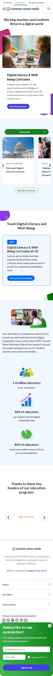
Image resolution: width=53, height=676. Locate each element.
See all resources (26, 190)
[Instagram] (4, 620)
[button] (4, 9)
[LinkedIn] (8, 620)
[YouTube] (13, 620)
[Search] (49, 9)
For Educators (20, 3)
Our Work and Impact (37, 3)
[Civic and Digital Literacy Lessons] (18, 160)
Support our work (37, 570)
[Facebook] (17, 620)
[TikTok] (26, 620)
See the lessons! (18, 106)
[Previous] (3, 165)
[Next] (50, 165)
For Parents (8, 3)
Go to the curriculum (21, 278)
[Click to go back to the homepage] (24, 9)
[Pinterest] (22, 620)
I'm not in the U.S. (39, 657)
